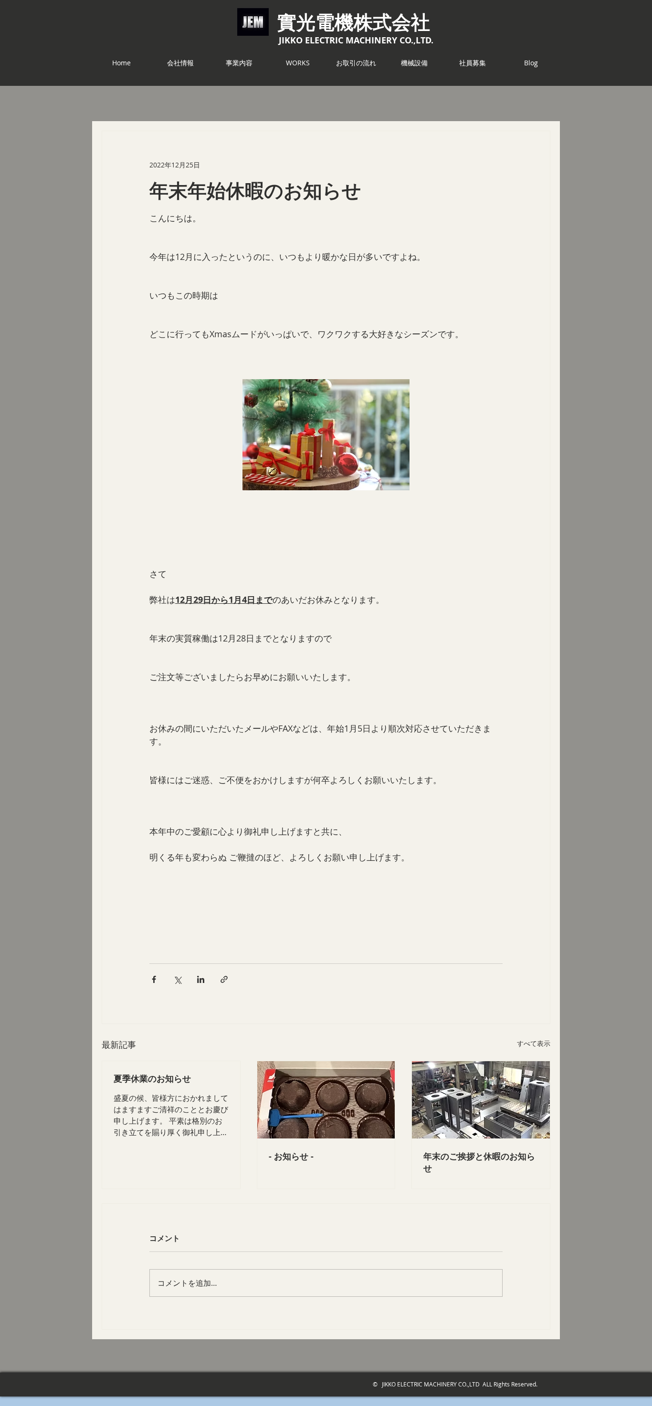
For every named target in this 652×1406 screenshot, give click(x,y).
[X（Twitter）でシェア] (177, 979)
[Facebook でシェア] (153, 979)
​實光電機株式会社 (353, 21)
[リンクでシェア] (224, 979)
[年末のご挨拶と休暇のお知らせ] (481, 1099)
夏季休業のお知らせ (152, 1079)
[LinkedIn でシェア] (200, 979)
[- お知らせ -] (326, 1099)
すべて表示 (533, 1043)
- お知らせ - (291, 1156)
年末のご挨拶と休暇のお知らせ (479, 1162)
